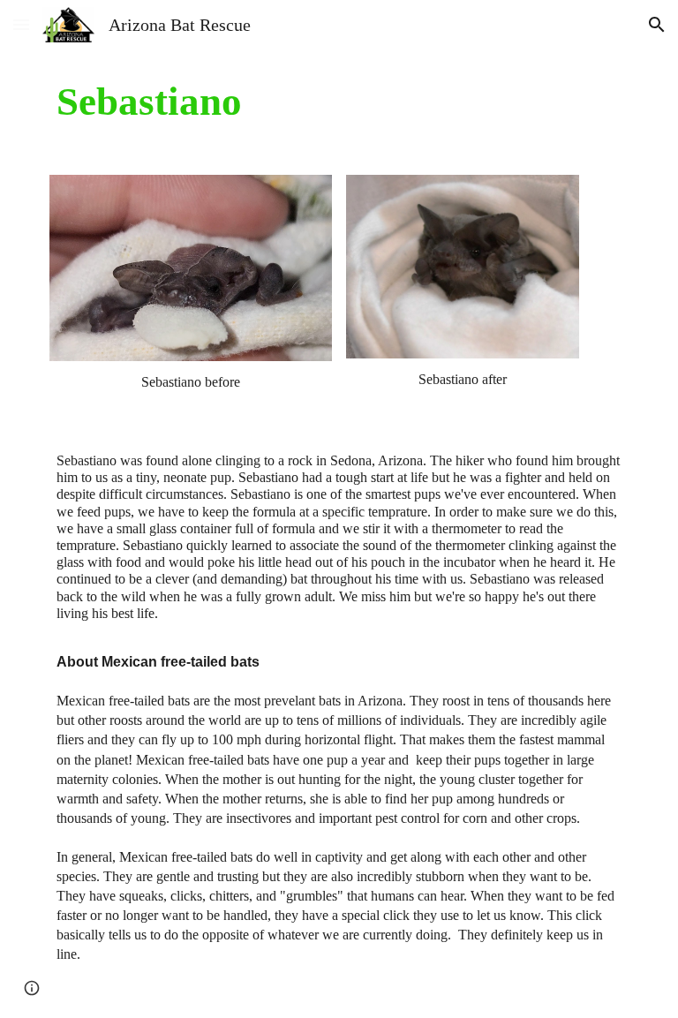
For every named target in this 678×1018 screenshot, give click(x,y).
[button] (21, 24)
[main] (338, 101)
